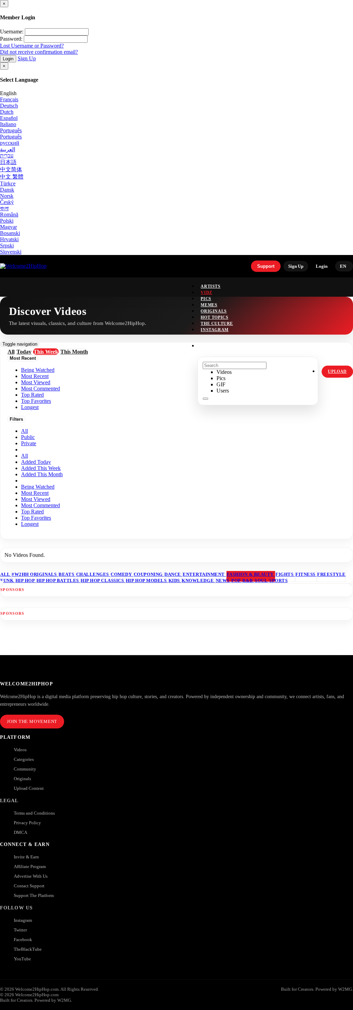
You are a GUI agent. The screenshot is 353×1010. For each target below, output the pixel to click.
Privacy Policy (27, 822)
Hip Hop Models (147, 580)
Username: (11, 31)
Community (25, 769)
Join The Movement (32, 721)
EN (343, 266)
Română (9, 214)
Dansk (7, 190)
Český (7, 202)
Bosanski (10, 233)
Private (28, 443)
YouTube (22, 958)
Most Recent (35, 493)
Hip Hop (26, 580)
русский (9, 143)
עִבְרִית (6, 156)
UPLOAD (337, 371)
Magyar (8, 227)
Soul (262, 580)
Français (9, 99)
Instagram (214, 329)
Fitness (305, 574)
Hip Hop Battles (58, 580)
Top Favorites (36, 518)
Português (11, 130)
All (24, 431)
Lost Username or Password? (32, 46)
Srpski (7, 245)
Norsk (6, 196)
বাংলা (4, 208)
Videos (20, 749)
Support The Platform (34, 895)
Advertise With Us (31, 876)
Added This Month (42, 474)
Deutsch (9, 106)
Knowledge (198, 580)
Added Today (36, 462)
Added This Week (41, 468)
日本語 (8, 162)
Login (8, 58)
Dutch (6, 112)
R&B (248, 580)
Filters (16, 419)
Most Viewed (35, 499)
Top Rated (32, 511)
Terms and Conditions (34, 813)
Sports (278, 580)
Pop (236, 580)
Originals (22, 778)
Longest (30, 524)
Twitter (20, 929)
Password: (11, 39)
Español (9, 118)
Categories (24, 759)
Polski (6, 221)
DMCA (20, 832)
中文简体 (11, 169)
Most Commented (40, 505)
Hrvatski (9, 239)
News (223, 580)
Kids (175, 580)
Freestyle (331, 574)
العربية (7, 149)
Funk (7, 580)
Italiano (8, 124)
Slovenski (10, 252)
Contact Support (29, 885)
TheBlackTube (28, 949)
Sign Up (27, 58)
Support (265, 266)
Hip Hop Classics (103, 580)
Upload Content (29, 788)
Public (28, 437)
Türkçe (8, 183)
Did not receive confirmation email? (39, 52)
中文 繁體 (11, 177)
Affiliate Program (30, 866)
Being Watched (37, 487)
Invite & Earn (26, 856)
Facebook (23, 939)
